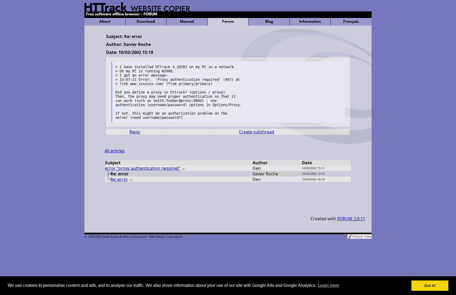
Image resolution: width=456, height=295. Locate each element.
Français (351, 22)
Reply (134, 132)
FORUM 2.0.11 (351, 219)
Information (310, 22)
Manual (187, 22)
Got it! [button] (430, 285)
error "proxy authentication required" (142, 168)
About (105, 22)
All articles (114, 151)
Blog (269, 22)
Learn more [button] (328, 285)
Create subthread (256, 132)
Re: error (119, 179)
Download (146, 22)
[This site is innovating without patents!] (360, 237)
